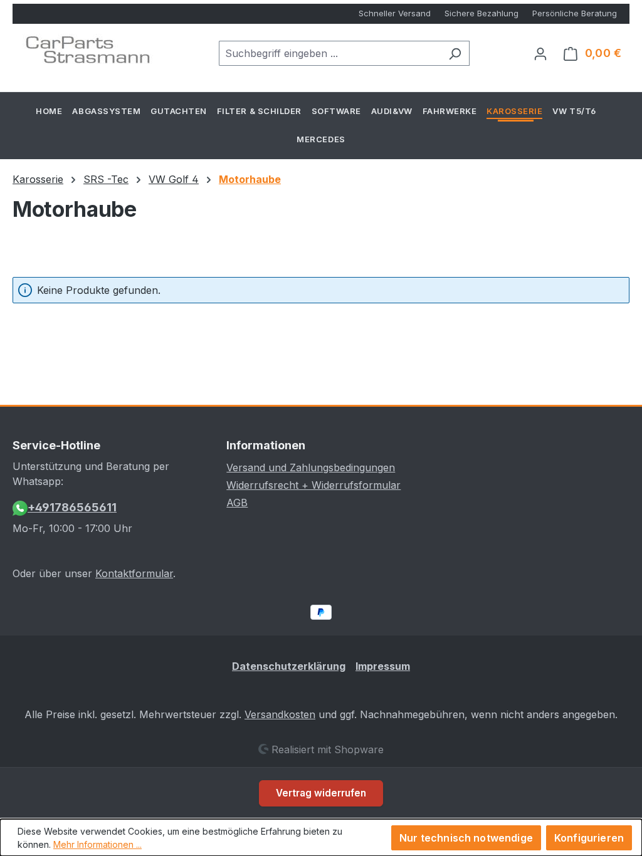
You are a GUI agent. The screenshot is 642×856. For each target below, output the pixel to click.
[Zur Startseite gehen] (88, 51)
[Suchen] (455, 53)
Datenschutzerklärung (288, 666)
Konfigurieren (589, 838)
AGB (237, 502)
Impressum (382, 666)
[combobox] (330, 53)
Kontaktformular (134, 573)
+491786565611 (72, 507)
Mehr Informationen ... (97, 844)
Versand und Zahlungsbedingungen (310, 467)
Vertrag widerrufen (321, 793)
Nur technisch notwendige (466, 838)
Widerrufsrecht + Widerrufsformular (313, 485)
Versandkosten (280, 714)
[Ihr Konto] (540, 53)
